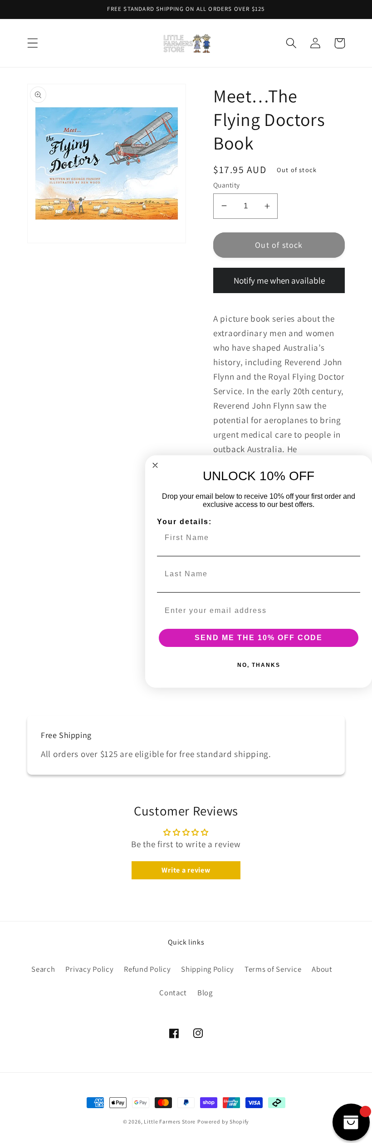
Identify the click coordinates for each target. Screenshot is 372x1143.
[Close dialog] (155, 465)
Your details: (184, 522)
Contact (173, 993)
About (322, 969)
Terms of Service (273, 969)
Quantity (226, 184)
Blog (205, 993)
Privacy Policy (89, 969)
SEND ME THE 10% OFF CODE (259, 637)
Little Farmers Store (170, 1121)
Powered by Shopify (223, 1121)
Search (43, 969)
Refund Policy (147, 969)
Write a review (186, 870)
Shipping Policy (207, 969)
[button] (33, 43)
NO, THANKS (258, 665)
